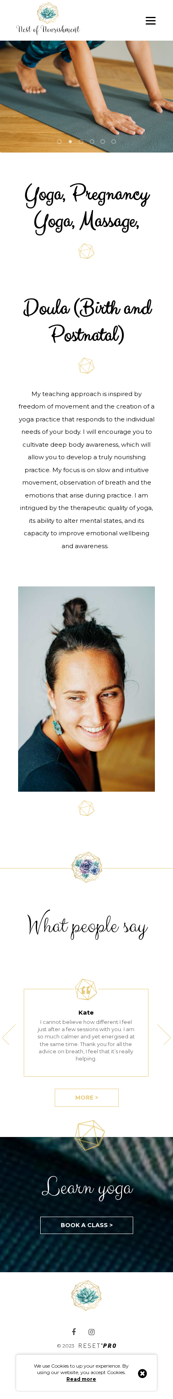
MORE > (86, 1097)
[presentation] (9, 1034)
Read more (81, 1379)
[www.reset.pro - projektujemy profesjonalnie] (97, 1346)
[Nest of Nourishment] (52, 20)
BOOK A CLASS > (87, 1225)
